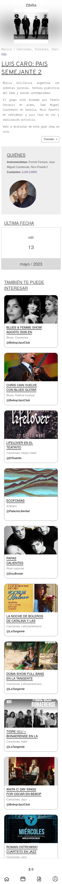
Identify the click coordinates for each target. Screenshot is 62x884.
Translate (50, 139)
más (4, 54)
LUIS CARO (29, 172)
